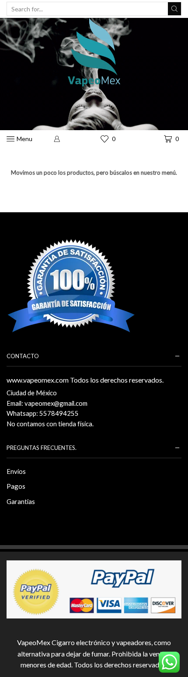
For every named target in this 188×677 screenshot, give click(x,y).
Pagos (16, 486)
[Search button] (174, 8)
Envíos (16, 471)
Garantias (21, 501)
